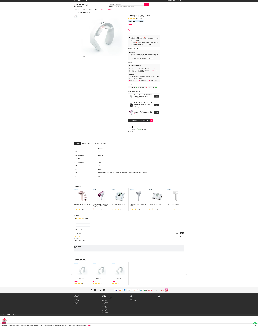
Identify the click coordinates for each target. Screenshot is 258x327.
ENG (183, 0)
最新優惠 (91, 9)
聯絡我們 (75, 305)
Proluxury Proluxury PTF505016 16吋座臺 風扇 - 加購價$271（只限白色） (143, 95)
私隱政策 (131, 299)
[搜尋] (146, 4)
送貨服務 (103, 299)
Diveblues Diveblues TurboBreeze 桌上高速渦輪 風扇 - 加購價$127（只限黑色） (143, 103)
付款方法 (103, 305)
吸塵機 (129, 6)
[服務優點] (134, 74)
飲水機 (126, 6)
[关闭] (255, 325)
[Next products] (158, 92)
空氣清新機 (132, 6)
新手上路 (174, 0)
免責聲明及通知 (133, 300)
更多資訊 (130, 131)
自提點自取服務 (105, 302)
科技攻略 (181, 9)
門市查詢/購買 (145, 120)
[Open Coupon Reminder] (4, 320)
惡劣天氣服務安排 (105, 312)
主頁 (74, 12)
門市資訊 (75, 303)
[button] (186, 273)
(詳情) (137, 40)
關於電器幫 (169, 0)
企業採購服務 (104, 307)
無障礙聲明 (104, 310)
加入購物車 (134, 120)
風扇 (118, 6)
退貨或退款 (104, 306)
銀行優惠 (96, 9)
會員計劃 (75, 299)
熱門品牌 (85, 9)
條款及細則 (132, 298)
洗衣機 (121, 6)
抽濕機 (124, 6)
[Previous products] (155, 92)
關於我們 (75, 298)
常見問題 (179, 0)
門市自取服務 (104, 300)
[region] (129, 325)
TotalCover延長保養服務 (107, 298)
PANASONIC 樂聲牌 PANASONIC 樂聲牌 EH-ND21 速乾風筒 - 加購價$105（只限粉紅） (143, 112)
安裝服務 (103, 303)
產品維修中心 (104, 309)
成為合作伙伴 (76, 300)
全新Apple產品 (114, 6)
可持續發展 (76, 302)
